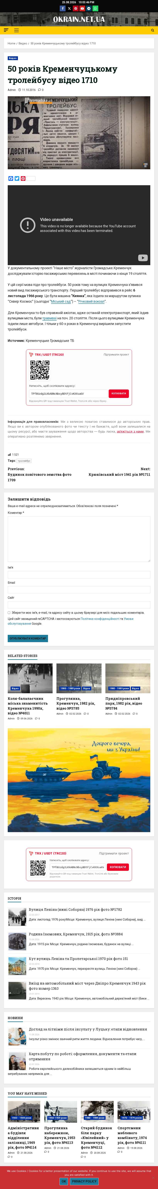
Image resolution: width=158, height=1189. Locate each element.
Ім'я (10, 567)
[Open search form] (152, 30)
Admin (12, 89)
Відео (15, 688)
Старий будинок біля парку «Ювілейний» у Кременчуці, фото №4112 (96, 1138)
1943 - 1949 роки (21, 1118)
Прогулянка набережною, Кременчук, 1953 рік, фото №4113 (59, 1135)
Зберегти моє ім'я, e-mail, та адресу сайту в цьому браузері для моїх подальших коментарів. (78, 612)
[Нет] (153, 1178)
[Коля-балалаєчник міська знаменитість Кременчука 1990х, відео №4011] (30, 678)
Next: (119, 472)
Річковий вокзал (91, 301)
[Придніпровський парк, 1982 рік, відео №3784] (127, 678)
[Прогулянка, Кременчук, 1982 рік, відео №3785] (78, 678)
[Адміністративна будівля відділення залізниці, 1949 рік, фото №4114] (24, 1112)
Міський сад (61, 301)
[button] (6, 30)
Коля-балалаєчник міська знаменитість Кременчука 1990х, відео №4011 (28, 705)
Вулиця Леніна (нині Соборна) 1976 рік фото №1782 (75, 909)
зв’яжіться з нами (130, 431)
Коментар (16, 513)
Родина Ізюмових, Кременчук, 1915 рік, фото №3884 (76, 934)
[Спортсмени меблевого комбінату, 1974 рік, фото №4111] (134, 1112)
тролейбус (24, 460)
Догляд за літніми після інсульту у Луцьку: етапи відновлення (88, 1029)
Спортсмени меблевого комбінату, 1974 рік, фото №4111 (132, 1135)
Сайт (11, 597)
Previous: (39, 474)
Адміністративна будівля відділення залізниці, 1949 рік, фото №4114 (23, 1138)
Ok (64, 1181)
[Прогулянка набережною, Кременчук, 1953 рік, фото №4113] (60, 1112)
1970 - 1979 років (132, 1118)
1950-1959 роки (57, 1118)
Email (11, 583)
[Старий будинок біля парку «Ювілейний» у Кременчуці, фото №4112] (97, 1112)
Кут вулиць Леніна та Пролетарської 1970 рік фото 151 (78, 958)
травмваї (49, 318)
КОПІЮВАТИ (119, 393)
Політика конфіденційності (100, 619)
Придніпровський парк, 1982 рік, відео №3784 (123, 703)
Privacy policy (84, 1181)
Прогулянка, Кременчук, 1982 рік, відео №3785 (75, 703)
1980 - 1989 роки (70, 688)
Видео (13, 58)
